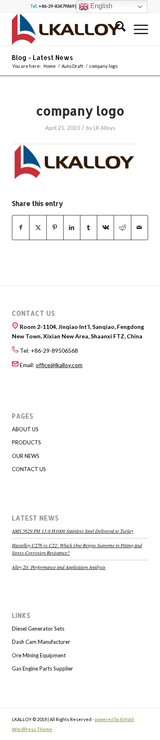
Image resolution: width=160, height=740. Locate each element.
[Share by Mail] (139, 227)
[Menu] (137, 29)
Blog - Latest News (42, 57)
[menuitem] (116, 29)
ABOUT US (25, 429)
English (100, 5)
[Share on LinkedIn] (72, 227)
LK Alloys (104, 128)
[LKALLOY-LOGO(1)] (66, 29)
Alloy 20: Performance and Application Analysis (58, 567)
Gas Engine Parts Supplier (42, 668)
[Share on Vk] (105, 227)
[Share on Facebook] (20, 227)
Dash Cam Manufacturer (41, 641)
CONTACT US (29, 469)
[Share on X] (38, 227)
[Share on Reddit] (122, 227)
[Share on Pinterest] (55, 227)
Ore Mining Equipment (39, 655)
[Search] (116, 29)
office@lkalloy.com (59, 364)
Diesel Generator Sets (38, 628)
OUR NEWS (25, 456)
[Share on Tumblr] (88, 227)
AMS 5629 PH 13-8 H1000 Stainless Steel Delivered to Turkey (72, 530)
